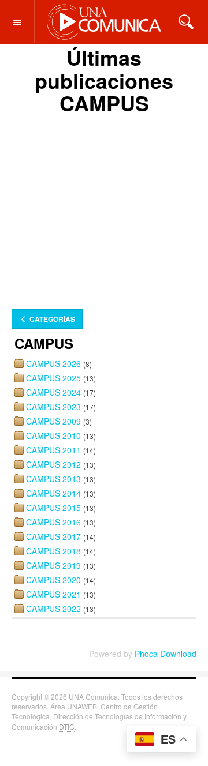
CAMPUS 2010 (53, 435)
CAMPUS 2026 (53, 363)
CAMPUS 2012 (53, 464)
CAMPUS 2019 (53, 565)
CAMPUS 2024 (53, 392)
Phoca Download (165, 653)
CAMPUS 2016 (53, 522)
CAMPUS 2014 (53, 493)
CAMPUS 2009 (53, 421)
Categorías (51, 319)
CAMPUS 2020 (53, 579)
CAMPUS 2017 (53, 536)
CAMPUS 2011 (53, 450)
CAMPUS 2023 (53, 406)
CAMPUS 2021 (53, 594)
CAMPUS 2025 (53, 378)
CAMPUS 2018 (53, 551)
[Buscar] (186, 21)
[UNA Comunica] (104, 21)
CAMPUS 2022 (53, 608)
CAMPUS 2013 (53, 479)
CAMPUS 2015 (53, 507)
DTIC (67, 726)
